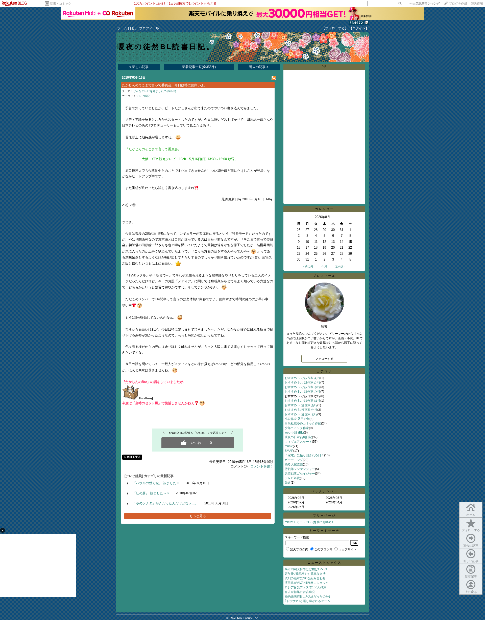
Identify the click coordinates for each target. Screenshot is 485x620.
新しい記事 (470, 561)
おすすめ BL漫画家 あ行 (301, 405)
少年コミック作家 (297, 428)
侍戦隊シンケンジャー (300, 469)
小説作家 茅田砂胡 (297, 419)
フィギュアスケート (298, 441)
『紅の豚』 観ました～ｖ (151, 493)
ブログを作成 (458, 3)
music (289, 446)
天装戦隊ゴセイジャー (300, 473)
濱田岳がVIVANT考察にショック (307, 583)
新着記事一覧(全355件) (199, 67)
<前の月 (308, 266)
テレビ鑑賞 (143, 95)
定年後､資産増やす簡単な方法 (305, 573)
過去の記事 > (259, 67)
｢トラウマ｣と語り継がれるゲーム (307, 601)
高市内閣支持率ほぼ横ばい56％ (306, 569)
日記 (133, 28)
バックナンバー (324, 491)
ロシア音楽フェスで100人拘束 (305, 587)
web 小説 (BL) (294, 432)
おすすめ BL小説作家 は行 (302, 400)
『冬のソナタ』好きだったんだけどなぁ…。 (165, 503)
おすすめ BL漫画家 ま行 (301, 414)
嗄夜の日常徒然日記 (298, 437)
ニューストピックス (324, 562)
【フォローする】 (335, 28)
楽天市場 (477, 3)
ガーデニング (294, 460)
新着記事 (471, 576)
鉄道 (288, 482)
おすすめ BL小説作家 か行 (302, 382)
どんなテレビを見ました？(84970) (154, 91)
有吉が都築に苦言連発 (300, 592)
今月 (324, 266)
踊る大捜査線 (294, 464)
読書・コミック (60, 3)
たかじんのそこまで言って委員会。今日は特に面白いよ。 (164, 85)
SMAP (289, 451)
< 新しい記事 (139, 67)
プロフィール (149, 28)
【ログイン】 (359, 28)
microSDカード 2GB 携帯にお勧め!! (309, 522)
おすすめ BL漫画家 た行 (301, 410)
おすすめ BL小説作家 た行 (302, 391)
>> (424, 3)
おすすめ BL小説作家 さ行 (302, 387)
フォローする (471, 530)
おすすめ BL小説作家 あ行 (302, 378)
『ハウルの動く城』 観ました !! (156, 483)
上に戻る (471, 592)
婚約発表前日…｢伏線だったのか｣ (307, 596)
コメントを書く (261, 466)
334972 (356, 23)
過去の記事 (470, 545)
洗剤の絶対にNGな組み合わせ (305, 578)
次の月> (340, 266)
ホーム (122, 28)
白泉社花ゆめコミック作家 (303, 423)
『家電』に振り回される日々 (304, 455)
